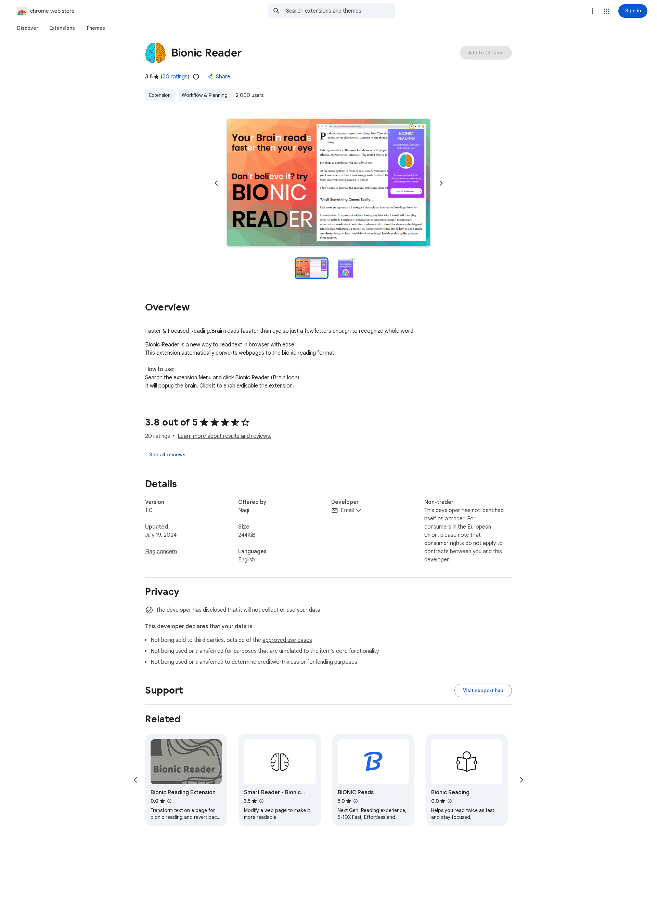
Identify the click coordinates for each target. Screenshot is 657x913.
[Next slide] (441, 183)
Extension (160, 95)
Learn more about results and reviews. (224, 436)
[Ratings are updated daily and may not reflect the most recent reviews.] (196, 77)
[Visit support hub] (483, 690)
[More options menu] (592, 11)
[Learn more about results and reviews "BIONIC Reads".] (355, 801)
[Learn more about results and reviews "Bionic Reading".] (449, 801)
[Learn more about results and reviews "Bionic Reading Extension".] (169, 801)
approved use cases (287, 640)
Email (347, 510)
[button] (607, 11)
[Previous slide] (216, 183)
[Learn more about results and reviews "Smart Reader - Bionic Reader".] (261, 801)
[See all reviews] (167, 454)
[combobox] (340, 11)
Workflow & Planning (205, 95)
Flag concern (161, 551)
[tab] (28, 28)
